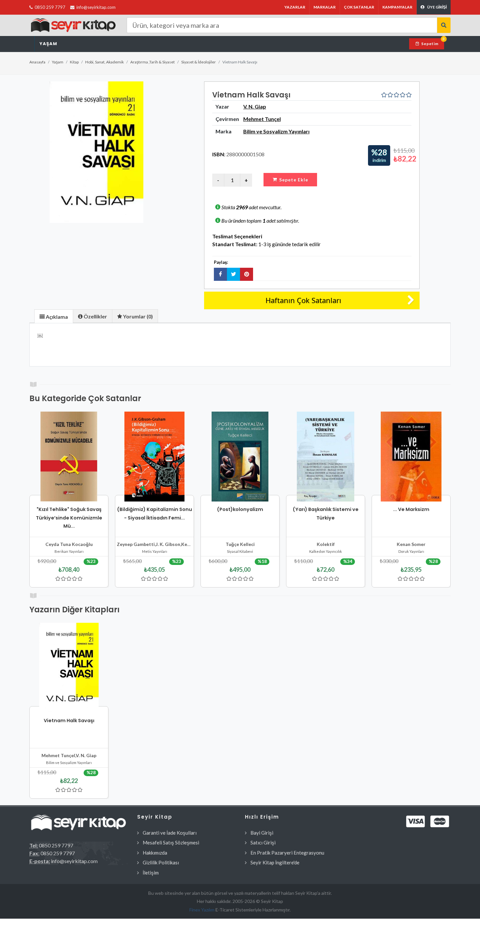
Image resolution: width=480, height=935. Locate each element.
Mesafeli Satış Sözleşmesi (171, 842)
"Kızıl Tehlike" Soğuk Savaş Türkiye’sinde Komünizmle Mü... (69, 517)
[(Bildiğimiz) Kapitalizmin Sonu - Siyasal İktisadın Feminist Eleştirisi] (154, 457)
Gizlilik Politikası (161, 862)
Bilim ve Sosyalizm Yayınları (276, 131)
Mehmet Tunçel (262, 119)
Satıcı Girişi (263, 842)
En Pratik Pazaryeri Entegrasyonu (287, 853)
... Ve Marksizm (411, 509)
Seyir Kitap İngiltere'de (274, 862)
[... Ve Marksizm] (411, 457)
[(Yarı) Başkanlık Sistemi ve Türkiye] (325, 457)
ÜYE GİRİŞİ (437, 7)
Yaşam (48, 44)
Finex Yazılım (202, 909)
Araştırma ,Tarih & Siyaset (152, 62)
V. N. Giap (254, 106)
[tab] (53, 316)
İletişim (151, 873)
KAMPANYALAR (397, 7)
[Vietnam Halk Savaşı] (96, 152)
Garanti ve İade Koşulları (170, 833)
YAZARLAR (294, 7)
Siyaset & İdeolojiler (198, 62)
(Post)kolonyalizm (240, 509)
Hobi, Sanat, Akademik (104, 62)
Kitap (74, 62)
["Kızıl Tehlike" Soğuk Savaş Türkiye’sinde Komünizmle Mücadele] (68, 457)
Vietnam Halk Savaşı (69, 720)
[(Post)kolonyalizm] (240, 457)
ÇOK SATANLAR (359, 7)
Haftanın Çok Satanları (303, 300)
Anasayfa (37, 62)
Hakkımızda (155, 853)
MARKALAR (324, 7)
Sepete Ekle (293, 179)
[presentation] (54, 316)
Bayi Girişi (261, 833)
